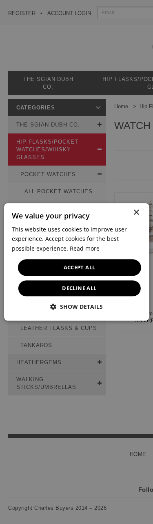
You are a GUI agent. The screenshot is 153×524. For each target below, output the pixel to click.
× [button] (136, 213)
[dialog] (76, 262)
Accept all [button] (79, 267)
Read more (85, 248)
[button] (76, 307)
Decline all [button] (79, 288)
